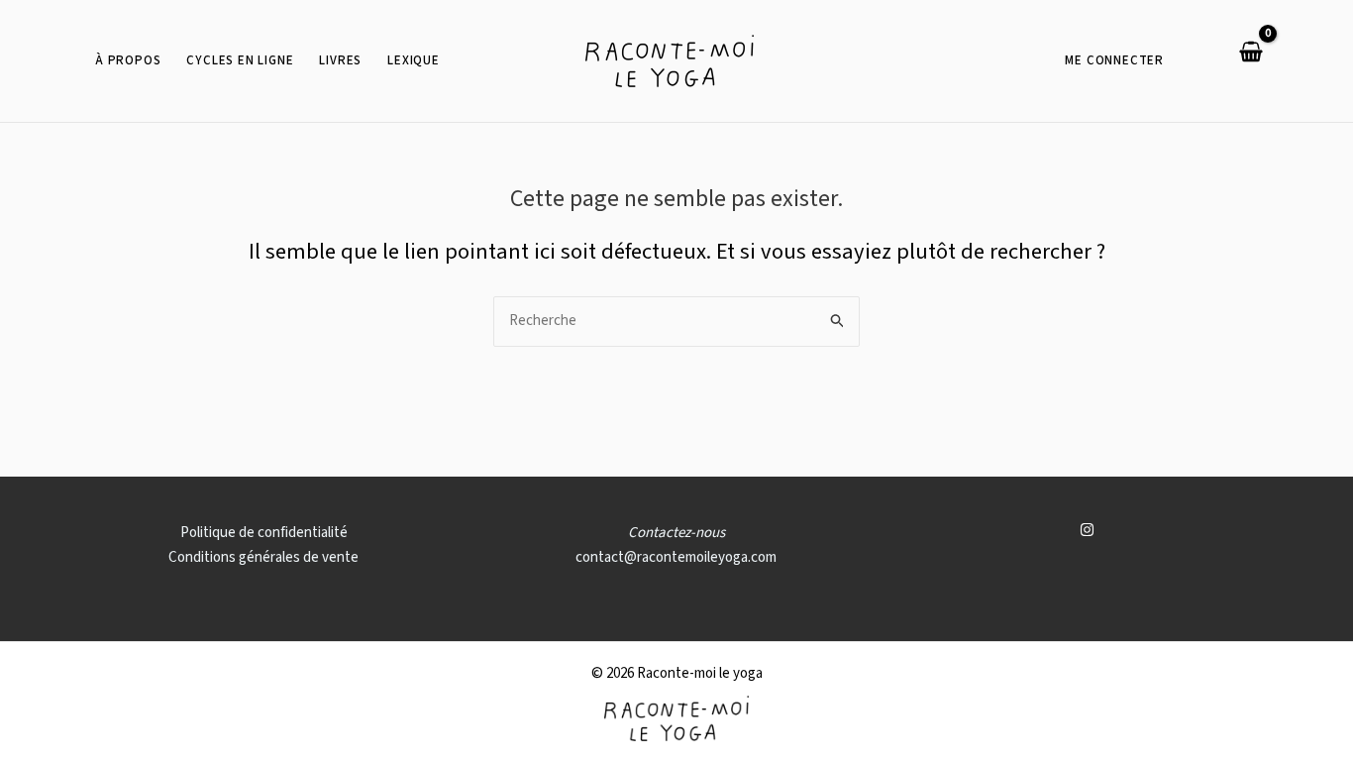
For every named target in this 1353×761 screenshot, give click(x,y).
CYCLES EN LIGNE (239, 60)
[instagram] (1089, 529)
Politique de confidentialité (264, 532)
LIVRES (340, 60)
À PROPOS (127, 60)
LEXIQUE (413, 60)
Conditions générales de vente (263, 557)
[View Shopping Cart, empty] (1243, 54)
